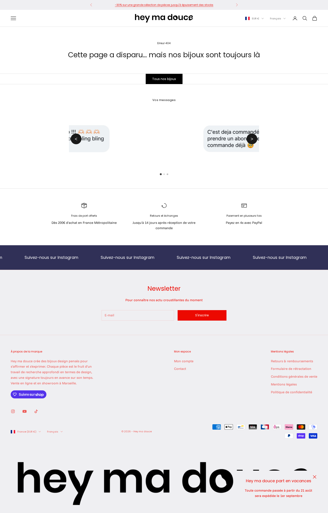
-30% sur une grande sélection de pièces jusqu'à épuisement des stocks (164, 5)
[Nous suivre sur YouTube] (24, 411)
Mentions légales (284, 384)
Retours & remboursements (292, 361)
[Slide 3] (167, 174)
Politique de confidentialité (291, 392)
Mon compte (183, 361)
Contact (180, 369)
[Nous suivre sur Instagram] (13, 411)
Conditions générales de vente (294, 376)
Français (275, 18)
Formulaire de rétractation (291, 369)
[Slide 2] (164, 174)
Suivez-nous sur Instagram (37, 257)
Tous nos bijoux (164, 79)
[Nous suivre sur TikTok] (36, 411)
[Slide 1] (161, 174)
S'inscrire (202, 315)
